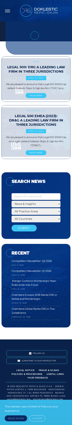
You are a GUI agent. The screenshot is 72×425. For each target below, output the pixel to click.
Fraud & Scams (49, 370)
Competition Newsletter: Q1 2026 (31, 270)
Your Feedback (37, 377)
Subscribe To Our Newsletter (38, 361)
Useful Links (55, 374)
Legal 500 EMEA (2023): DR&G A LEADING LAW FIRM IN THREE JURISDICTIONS (36, 120)
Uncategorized (36, 110)
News (36, 62)
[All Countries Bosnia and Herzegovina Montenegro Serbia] (36, 219)
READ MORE (36, 95)
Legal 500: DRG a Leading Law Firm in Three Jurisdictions (36, 69)
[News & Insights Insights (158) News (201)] (36, 204)
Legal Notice (25, 370)
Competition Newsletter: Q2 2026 (32, 261)
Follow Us (38, 353)
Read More (16, 418)
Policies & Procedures (27, 374)
